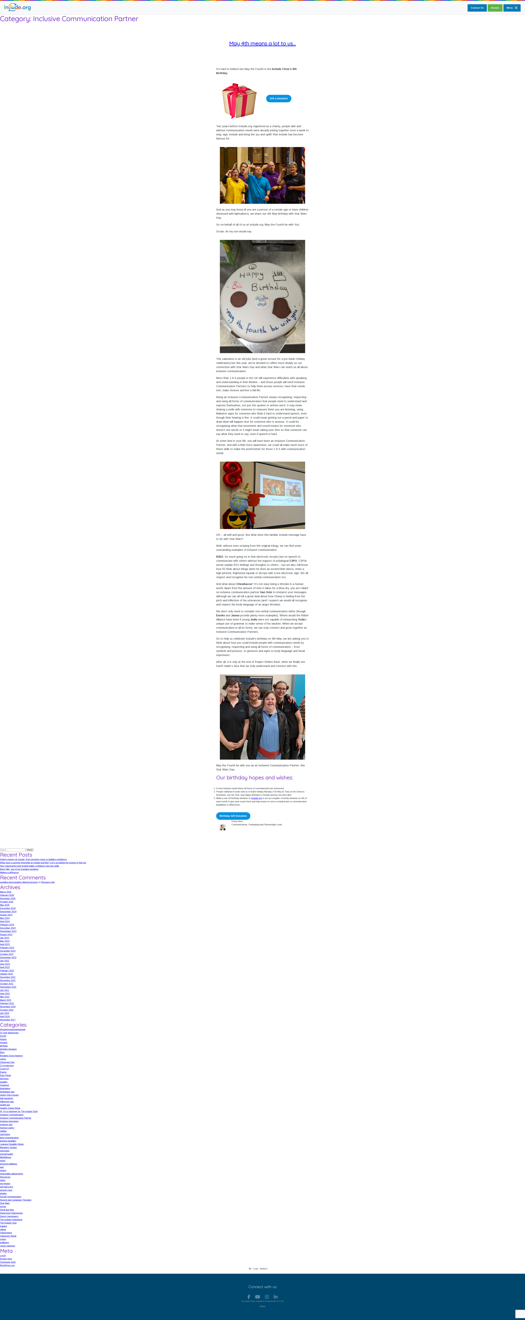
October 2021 (6, 984)
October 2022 (6, 954)
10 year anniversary (9, 1033)
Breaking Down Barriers (11, 1056)
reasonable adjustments (11, 1174)
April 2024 (5, 921)
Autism (3, 1039)
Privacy (262, 1306)
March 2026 (5, 892)
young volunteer (7, 1246)
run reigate (5, 1183)
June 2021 (5, 993)
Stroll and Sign (7, 1210)
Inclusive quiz (6, 1124)
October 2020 (6, 1010)
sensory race (6, 1190)
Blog (2, 1052)
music (2, 1160)
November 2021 (8, 980)
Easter (3, 1072)
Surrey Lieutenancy (9, 1216)
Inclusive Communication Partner (15, 1118)
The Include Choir (8, 1223)
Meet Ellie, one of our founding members (19, 869)
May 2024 (5, 918)
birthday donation (8, 1049)
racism (3, 1170)
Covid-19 (4, 1069)
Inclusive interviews (9, 1121)
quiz (2, 1167)
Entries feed (6, 1259)
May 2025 (5, 905)
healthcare (5, 1105)
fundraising (5, 1088)
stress (3, 1206)
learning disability (8, 1141)
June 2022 (5, 964)
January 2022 (6, 974)
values (3, 1229)
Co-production (7, 1065)
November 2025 (8, 898)
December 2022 (8, 951)
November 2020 (8, 1007)
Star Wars (5, 1203)
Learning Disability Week (12, 1144)
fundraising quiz (7, 1092)
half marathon (6, 1098)
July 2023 (4, 938)
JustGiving (5, 1134)
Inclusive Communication (12, 1115)
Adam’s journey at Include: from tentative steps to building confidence (33, 859)
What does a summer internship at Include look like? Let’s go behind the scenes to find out (43, 863)
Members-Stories (8, 1147)
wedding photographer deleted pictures (19, 882)
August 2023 (6, 934)
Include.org (256, 798)
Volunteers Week (8, 1236)
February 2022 (7, 970)
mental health (6, 1154)
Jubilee (3, 1131)
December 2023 (8, 928)
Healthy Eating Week (10, 1108)
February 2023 (7, 948)
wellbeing (4, 1242)
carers (3, 1059)
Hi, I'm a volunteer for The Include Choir (19, 1111)
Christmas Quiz (7, 1062)
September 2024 (8, 911)
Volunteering (6, 1233)
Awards (3, 1042)
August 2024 (6, 915)
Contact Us (477, 8)
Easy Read (5, 1075)
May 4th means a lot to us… (262, 43)
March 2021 (5, 1000)
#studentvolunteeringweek (12, 1029)
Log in (3, 1255)
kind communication (9, 1138)
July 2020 (4, 1013)
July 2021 (4, 990)
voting (3, 1239)
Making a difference (9, 872)
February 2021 (7, 1003)
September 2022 (8, 957)
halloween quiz (7, 1101)
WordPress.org (7, 1265)
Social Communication (10, 1197)
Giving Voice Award (9, 1095)
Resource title (48, 882)
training (3, 1226)
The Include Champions (11, 1220)
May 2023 (5, 941)
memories (4, 1151)
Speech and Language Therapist (15, 1200)
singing (3, 1193)
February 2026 (7, 895)
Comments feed (7, 1262)
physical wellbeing (8, 1164)
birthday (4, 1046)
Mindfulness (5, 1157)
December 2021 (8, 977)
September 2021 (8, 987)
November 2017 (8, 1020)
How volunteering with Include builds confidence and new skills (29, 866)
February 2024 (7, 925)
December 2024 (8, 908)
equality (4, 1082)
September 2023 (8, 931)
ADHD (3, 1036)
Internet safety (7, 1128)
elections (4, 1079)
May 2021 (5, 997)
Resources (5, 1177)
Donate (495, 8)
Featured (4, 1085)
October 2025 (6, 902)
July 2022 (4, 961)
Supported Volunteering (11, 1213)
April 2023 (5, 944)
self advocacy (6, 1187)
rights (2, 1180)
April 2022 (5, 967)
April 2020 (5, 1016)
